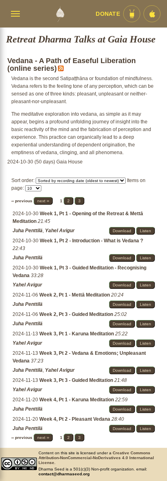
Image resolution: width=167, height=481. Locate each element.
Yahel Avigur (60, 230)
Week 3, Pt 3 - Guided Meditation (76, 380)
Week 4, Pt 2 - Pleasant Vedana (75, 419)
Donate (108, 14)
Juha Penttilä (28, 230)
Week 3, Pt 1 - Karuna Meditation (77, 334)
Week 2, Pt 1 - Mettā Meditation (75, 295)
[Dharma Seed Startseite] (60, 14)
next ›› (43, 201)
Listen (145, 231)
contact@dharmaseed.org (64, 474)
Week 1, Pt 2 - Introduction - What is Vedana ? (91, 241)
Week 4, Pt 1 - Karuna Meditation (77, 400)
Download (122, 231)
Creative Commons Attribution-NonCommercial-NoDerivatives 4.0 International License (96, 458)
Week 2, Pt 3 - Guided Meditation (76, 314)
